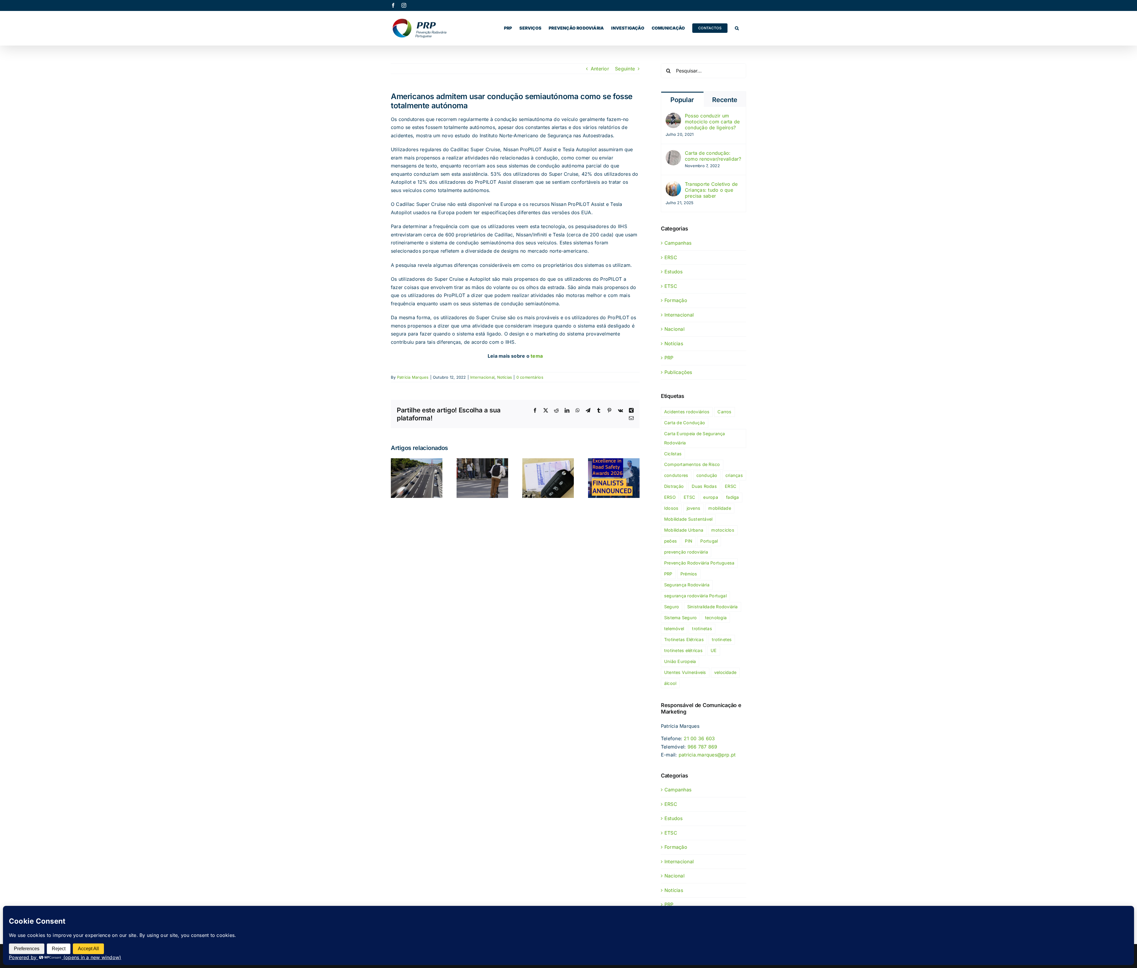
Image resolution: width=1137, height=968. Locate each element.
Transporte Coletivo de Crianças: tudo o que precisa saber (711, 190)
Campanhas (677, 243)
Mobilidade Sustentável (688, 519)
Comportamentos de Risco (692, 464)
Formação (675, 300)
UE (714, 650)
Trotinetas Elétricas (684, 639)
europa (710, 497)
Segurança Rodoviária (686, 584)
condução (706, 475)
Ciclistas (673, 453)
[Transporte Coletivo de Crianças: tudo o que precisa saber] (673, 185)
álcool (670, 683)
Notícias (504, 377)
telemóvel (674, 628)
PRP (669, 358)
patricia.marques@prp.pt (707, 755)
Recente (724, 100)
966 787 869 (702, 747)
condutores (676, 475)
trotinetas (702, 628)
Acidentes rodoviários (686, 411)
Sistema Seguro (680, 617)
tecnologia (716, 617)
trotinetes (722, 639)
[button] (737, 28)
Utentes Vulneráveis (685, 672)
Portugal (709, 540)
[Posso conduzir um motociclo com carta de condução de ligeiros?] (673, 117)
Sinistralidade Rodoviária (712, 606)
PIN (688, 540)
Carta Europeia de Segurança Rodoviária (694, 438)
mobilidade (719, 508)
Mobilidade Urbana (683, 530)
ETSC (670, 286)
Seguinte (625, 69)
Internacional (482, 377)
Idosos (671, 508)
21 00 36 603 (699, 738)
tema (537, 356)
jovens (693, 508)
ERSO (670, 497)
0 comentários (529, 377)
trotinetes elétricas (683, 650)
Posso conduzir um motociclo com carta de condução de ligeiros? (712, 121)
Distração (674, 486)
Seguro (671, 606)
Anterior (600, 69)
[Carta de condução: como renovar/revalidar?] (673, 154)
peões (670, 540)
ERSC (670, 257)
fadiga (732, 497)
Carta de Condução (684, 422)
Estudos (673, 272)
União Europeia (680, 661)
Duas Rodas (704, 486)
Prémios (688, 573)
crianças (734, 475)
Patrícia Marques (413, 377)
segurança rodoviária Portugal (695, 595)
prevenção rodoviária (686, 551)
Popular (682, 100)
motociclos (722, 530)
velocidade (725, 672)
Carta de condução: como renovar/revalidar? (713, 156)
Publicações (678, 372)
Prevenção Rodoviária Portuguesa (699, 562)
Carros (724, 411)
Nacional (674, 329)
